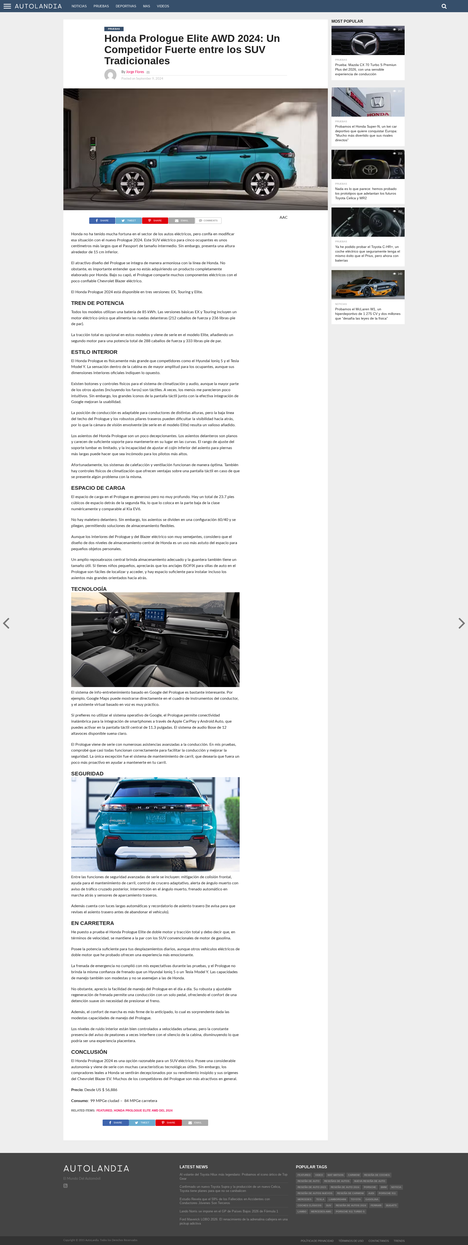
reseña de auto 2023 (312, 1187)
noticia (396, 1187)
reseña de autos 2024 (351, 1205)
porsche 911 (387, 1193)
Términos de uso (351, 1240)
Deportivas (126, 6)
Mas (146, 6)
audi (371, 1193)
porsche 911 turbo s (350, 1211)
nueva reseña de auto (369, 1181)
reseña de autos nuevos (315, 1193)
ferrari (376, 1205)
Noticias (79, 6)
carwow (354, 1175)
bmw (384, 1187)
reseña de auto (309, 1181)
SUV (328, 1205)
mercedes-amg (321, 1211)
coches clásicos (310, 1205)
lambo (302, 1211)
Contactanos (379, 1240)
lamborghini (337, 1199)
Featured (104, 1110)
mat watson (335, 1175)
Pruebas (101, 6)
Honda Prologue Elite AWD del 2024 (143, 1110)
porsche (370, 1187)
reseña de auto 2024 (345, 1187)
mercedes (305, 1199)
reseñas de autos (337, 1181)
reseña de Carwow (350, 1193)
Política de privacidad (317, 1240)
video (319, 1175)
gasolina (371, 1199)
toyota (356, 1199)
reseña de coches (377, 1175)
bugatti (391, 1205)
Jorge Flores (135, 72)
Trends (399, 1240)
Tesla (320, 1199)
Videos (163, 6)
